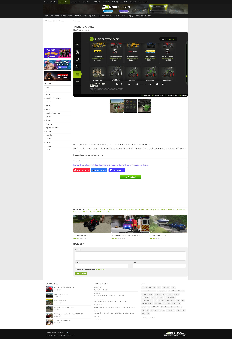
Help (139, 2)
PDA (162, 307)
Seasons (48, 139)
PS (143, 310)
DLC (179, 291)
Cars (51, 16)
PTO (147, 310)
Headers (108, 16)
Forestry (48, 109)
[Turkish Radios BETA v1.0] (49, 322)
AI (146, 288)
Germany (169, 294)
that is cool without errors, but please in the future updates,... (114, 313)
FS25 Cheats (97, 2)
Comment (78, 250)
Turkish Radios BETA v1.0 (62, 320)
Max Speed (157, 304)
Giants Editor (145, 297)
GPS (152, 297)
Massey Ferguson (147, 304)
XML (143, 313)
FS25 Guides (106, 2)
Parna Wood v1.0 (60, 301)
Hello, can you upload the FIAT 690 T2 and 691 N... (110, 301)
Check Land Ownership (101, 289)
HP (157, 297)
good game (97, 319)
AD (143, 288)
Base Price (152, 288)
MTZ (168, 304)
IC (165, 297)
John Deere (162, 300)
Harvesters (101, 16)
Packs (149, 16)
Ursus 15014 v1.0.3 (61, 294)
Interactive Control (147, 300)
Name (77, 262)
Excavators (83, 16)
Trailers (69, 16)
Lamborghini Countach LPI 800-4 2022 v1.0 (68, 314)
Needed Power (176, 304)
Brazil (173, 288)
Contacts (145, 2)
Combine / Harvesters (53, 98)
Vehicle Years (170, 310)
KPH (178, 300)
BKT (168, 288)
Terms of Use (50, 335)
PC (157, 307)
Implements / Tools (52, 128)
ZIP (148, 313)
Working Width (180, 310)
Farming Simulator (147, 294)
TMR (155, 310)
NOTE (153, 307)
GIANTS (176, 294)
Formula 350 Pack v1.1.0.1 (158, 235)
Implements (92, 16)
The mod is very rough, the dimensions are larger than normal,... (114, 307)
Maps (46, 16)
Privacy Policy (100, 269)
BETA (158, 288)
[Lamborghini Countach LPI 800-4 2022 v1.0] (49, 315)
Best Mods (133, 2)
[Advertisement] (130, 127)
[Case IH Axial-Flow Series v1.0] (49, 289)
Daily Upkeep (172, 291)
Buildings (116, 16)
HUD (161, 297)
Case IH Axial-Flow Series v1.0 (64, 287)
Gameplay (130, 16)
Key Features (171, 300)
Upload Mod (53, 2)
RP (151, 310)
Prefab (137, 16)
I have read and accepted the (91, 269)
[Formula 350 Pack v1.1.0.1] (168, 224)
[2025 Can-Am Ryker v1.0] (92, 224)
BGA (164, 288)
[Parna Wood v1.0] (49, 302)
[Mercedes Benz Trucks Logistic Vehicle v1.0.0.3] (130, 224)
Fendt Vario (158, 294)
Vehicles (76, 16)
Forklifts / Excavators (53, 113)
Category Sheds (162, 291)
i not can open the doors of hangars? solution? (109, 295)
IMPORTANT (171, 297)
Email (135, 262)
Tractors (63, 16)
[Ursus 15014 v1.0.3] (49, 295)
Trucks (57, 16)
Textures (143, 16)
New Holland (145, 307)
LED (182, 300)
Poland (167, 307)
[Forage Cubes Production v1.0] (49, 309)
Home (46, 2)
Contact (72, 335)
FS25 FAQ (115, 2)
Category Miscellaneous (149, 291)
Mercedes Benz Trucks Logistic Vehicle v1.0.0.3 (126, 235)
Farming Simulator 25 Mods (54, 333)
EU (183, 291)
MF (164, 304)
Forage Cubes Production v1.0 (64, 307)
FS (164, 294)
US (164, 310)
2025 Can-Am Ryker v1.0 (81, 235)
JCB (156, 300)
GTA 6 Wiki (151, 318)
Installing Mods (75, 2)
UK (160, 310)
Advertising (66, 335)
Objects (123, 16)
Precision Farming (176, 307)
